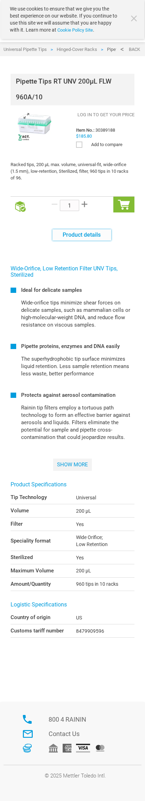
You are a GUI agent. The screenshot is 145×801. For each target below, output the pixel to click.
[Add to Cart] (123, 204)
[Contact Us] (28, 734)
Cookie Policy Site (75, 30)
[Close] (134, 19)
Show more (72, 464)
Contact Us (64, 733)
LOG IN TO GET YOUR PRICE (105, 114)
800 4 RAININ (67, 719)
